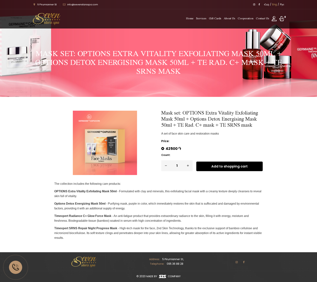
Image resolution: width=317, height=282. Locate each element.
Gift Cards (215, 18)
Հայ (266, 4)
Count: (165, 155)
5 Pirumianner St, (173, 259)
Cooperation (245, 18)
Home (190, 18)
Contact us (262, 18)
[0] (281, 18)
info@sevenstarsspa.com (82, 4)
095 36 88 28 (175, 264)
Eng (274, 4)
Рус (282, 4)
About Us (229, 18)
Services (201, 18)
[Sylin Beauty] (46, 18)
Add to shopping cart (229, 166)
